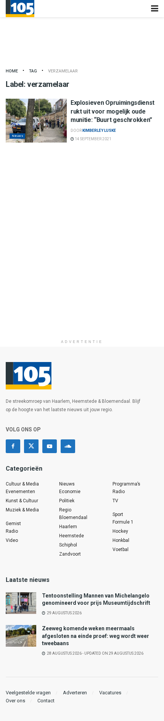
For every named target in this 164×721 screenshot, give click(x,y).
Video (12, 540)
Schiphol (68, 545)
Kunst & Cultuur (22, 500)
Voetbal (121, 549)
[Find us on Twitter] (31, 446)
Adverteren (75, 692)
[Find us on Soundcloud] (68, 446)
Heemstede (71, 535)
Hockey (120, 531)
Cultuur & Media (22, 484)
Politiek (66, 500)
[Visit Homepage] (20, 8)
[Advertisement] (82, 254)
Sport (118, 514)
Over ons (15, 700)
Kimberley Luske (99, 130)
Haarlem (68, 526)
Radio (12, 531)
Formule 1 (123, 522)
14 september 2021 (92, 139)
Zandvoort (70, 554)
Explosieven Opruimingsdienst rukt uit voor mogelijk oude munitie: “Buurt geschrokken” (112, 111)
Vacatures (110, 692)
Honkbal (121, 540)
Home (12, 71)
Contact (46, 700)
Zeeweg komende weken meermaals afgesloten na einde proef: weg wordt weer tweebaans (95, 635)
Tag (33, 71)
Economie (69, 491)
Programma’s (126, 484)
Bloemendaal (73, 517)
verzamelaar (63, 71)
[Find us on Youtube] (49, 446)
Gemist (13, 523)
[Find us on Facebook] (13, 446)
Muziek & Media (22, 510)
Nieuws (17, 136)
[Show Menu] (154, 8)
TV (115, 500)
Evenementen (20, 491)
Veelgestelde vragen (28, 692)
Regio (65, 510)
